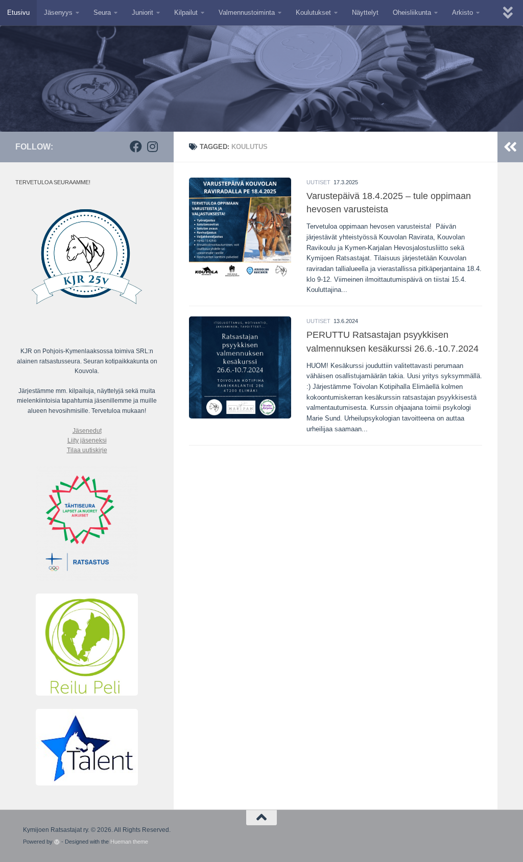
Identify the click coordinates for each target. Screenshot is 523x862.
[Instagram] (152, 146)
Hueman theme (129, 842)
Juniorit (142, 12)
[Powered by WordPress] (57, 842)
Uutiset (318, 182)
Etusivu (18, 12)
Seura (102, 12)
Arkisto (462, 12)
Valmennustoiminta (247, 12)
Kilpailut (186, 12)
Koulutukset (313, 12)
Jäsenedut (87, 430)
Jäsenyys (58, 12)
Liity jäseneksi (87, 440)
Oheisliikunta (412, 12)
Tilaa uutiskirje (87, 450)
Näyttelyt (365, 12)
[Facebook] (136, 146)
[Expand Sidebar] (510, 147)
